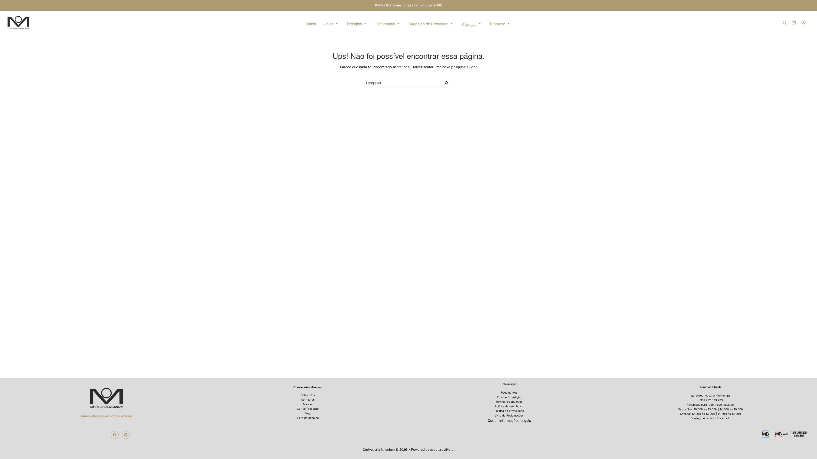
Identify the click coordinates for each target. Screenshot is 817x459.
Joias (328, 23)
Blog (308, 413)
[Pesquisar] (785, 22)
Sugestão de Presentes (428, 23)
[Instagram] (126, 435)
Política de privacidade (509, 410)
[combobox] (404, 83)
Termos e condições (509, 401)
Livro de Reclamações (509, 415)
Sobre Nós (308, 395)
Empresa (497, 23)
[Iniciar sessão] (803, 22)
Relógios (354, 23)
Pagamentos (509, 392)
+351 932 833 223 (710, 400)
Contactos (308, 399)
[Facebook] (115, 435)
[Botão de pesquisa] (446, 83)
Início (311, 23)
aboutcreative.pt (442, 450)
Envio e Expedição (509, 397)
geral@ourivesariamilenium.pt (710, 395)
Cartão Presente (308, 408)
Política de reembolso (509, 406)
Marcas (308, 404)
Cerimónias (385, 23)
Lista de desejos (308, 417)
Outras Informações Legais (509, 420)
